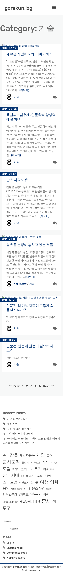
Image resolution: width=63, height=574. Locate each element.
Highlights (20, 283)
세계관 (32, 476)
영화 (54, 482)
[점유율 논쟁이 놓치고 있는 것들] (31, 237)
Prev (16, 386)
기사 (45, 462)
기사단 (53, 462)
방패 (52, 469)
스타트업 (10, 482)
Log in (10, 542)
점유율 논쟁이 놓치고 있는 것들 (29, 245)
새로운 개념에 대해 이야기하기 (29, 54)
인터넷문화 (10, 494)
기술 (16, 96)
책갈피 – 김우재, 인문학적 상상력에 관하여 (31, 117)
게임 (40, 455)
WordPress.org (15, 557)
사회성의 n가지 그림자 (20, 433)
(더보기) (24, 90)
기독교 (35, 462)
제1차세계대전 (10, 501)
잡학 (46, 494)
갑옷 (14, 455)
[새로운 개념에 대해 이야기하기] (31, 46)
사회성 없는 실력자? (19, 428)
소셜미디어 (44, 475)
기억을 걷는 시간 (16, 418)
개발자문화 (27, 455)
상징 (22, 476)
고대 (49, 455)
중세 (46, 501)
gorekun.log (18, 8)
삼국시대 (11, 475)
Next (46, 386)
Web (5, 455)
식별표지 (24, 482)
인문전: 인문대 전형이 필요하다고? (29, 348)
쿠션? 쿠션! (13, 423)
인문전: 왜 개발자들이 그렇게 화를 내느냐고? (30, 307)
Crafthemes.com (31, 570)
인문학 (49, 489)
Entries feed (14, 547)
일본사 (36, 494)
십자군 (34, 482)
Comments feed (16, 552)
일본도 (24, 494)
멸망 (30, 469)
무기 (38, 468)
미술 (46, 469)
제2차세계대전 (30, 501)
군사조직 (11, 461)
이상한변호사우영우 (19, 489)
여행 (44, 482)
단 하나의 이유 (17, 180)
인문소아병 (37, 488)
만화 (24, 469)
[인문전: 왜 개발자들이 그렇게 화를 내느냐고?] (31, 298)
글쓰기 (25, 462)
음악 (6, 488)
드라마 (15, 469)
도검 (7, 468)
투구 (6, 508)
